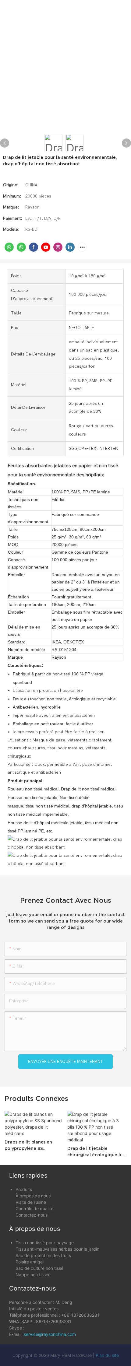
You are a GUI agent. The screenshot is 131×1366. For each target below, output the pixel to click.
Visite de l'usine (31, 1202)
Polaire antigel (30, 1261)
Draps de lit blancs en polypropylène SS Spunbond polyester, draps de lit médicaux (29, 1146)
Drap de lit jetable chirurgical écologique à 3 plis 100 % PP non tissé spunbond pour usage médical (96, 1152)
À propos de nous (33, 1195)
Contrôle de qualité (34, 1208)
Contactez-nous (32, 1214)
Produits (24, 1189)
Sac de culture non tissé (39, 1268)
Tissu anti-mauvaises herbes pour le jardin (57, 1249)
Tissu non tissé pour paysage (45, 1242)
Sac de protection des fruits (43, 1255)
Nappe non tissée (33, 1274)
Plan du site (107, 1355)
